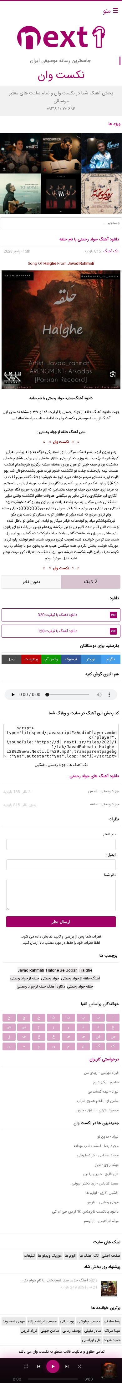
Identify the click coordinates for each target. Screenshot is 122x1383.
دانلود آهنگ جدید (79, 398)
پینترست (31, 659)
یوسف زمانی (71, 1331)
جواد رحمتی (57, 765)
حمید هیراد (112, 1340)
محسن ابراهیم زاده (42, 1321)
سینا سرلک (112, 1331)
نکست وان (61, 442)
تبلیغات (29, 1256)
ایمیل (12, 659)
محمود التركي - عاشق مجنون (97, 1110)
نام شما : (109, 834)
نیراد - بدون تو (108, 1137)
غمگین (40, 765)
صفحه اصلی (111, 1256)
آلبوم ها (70, 1256)
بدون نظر (31, 582)
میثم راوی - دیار (107, 1165)
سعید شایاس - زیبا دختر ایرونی (95, 1183)
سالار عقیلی (92, 1331)
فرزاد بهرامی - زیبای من (101, 1073)
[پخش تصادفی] (79, 1366)
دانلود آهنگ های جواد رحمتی (94, 776)
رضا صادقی (112, 1321)
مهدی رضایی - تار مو (103, 1202)
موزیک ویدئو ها (50, 1256)
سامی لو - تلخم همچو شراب (98, 1101)
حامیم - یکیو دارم (106, 1082)
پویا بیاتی (67, 1321)
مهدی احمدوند (14, 1321)
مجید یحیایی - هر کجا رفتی (98, 1155)
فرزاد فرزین (29, 1331)
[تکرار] (26, 1366)
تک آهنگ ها (78, 765)
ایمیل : (111, 855)
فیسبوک (71, 659)
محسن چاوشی (88, 1321)
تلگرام (110, 659)
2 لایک (90, 582)
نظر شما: (109, 875)
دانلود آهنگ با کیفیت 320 (77, 615)
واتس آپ (51, 659)
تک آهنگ (111, 251)
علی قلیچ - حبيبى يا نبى (101, 1174)
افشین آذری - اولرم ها (102, 1193)
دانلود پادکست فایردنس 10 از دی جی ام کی (85, 1212)
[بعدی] (67, 1366)
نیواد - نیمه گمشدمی (103, 1092)
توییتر (91, 659)
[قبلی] (39, 1366)
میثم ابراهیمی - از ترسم (101, 1221)
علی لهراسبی (91, 1340)
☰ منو (110, 11)
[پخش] (52, 1366)
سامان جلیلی (49, 1331)
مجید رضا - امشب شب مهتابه (96, 1146)
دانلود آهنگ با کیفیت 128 (77, 631)
